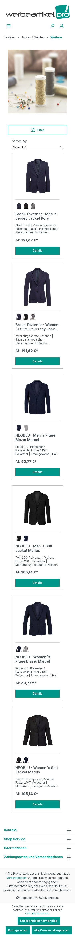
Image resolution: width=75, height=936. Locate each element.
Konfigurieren (17, 930)
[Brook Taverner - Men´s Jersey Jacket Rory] (37, 176)
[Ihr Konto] (61, 26)
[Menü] (8, 26)
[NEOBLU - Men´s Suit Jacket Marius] (37, 509)
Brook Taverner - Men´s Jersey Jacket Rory (36, 216)
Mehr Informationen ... (37, 913)
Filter (40, 130)
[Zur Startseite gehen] (37, 12)
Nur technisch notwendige (38, 920)
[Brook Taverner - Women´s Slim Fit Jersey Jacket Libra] (37, 287)
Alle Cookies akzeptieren (51, 930)
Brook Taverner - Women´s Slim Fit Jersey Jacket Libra (36, 327)
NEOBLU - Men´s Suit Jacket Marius (33, 548)
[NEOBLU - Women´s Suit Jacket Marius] (37, 730)
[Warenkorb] (68, 24)
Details (37, 250)
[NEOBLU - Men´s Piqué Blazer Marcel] (37, 398)
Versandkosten (17, 877)
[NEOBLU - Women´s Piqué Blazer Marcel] (37, 619)
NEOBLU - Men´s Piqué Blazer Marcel (35, 437)
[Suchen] (52, 26)
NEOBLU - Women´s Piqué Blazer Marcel (32, 659)
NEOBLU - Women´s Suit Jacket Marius (36, 770)
